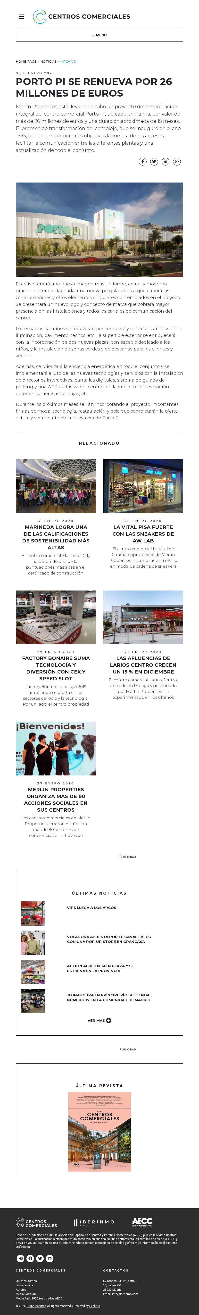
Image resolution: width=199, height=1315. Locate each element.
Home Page (26, 61)
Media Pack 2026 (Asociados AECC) (40, 1298)
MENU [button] (101, 35)
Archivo (68, 61)
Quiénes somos (26, 1281)
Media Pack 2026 (27, 1294)
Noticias (48, 61)
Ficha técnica (24, 1285)
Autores (21, 1289)
